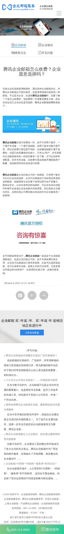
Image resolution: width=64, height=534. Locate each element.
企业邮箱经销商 (29, 494)
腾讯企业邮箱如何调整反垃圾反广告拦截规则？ (31, 355)
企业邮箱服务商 (12, 499)
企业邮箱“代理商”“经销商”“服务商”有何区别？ (31, 463)
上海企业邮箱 (11, 503)
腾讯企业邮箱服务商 (32, 499)
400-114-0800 (20, 529)
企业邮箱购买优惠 (50, 503)
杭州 (6, 522)
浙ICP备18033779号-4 (48, 522)
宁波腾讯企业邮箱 (30, 503)
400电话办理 (45, 508)
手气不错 (32, 350)
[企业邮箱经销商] (32, 7)
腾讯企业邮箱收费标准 (46, 102)
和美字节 (14, 494)
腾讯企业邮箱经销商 (49, 494)
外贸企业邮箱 (52, 499)
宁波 (41, 513)
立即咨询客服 (32, 332)
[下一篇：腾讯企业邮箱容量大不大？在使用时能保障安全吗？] (43, 295)
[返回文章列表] (20, 295)
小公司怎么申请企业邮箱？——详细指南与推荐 (31, 380)
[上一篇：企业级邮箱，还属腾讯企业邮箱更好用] (32, 295)
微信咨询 (52, 529)
